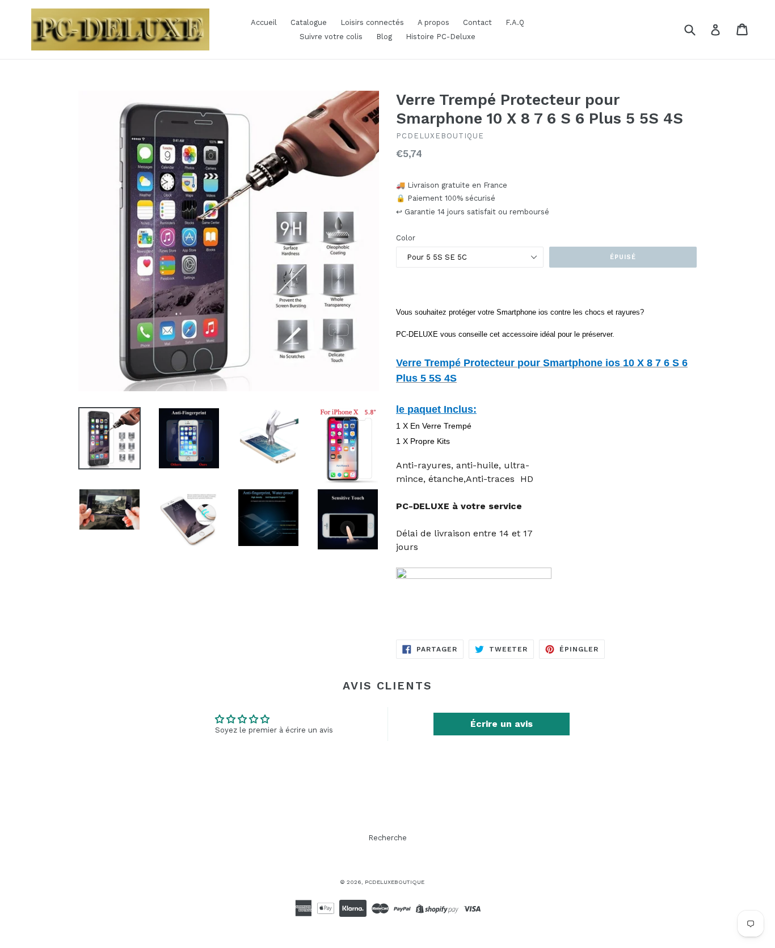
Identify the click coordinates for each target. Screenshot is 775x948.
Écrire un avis (501, 723)
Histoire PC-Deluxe (440, 36)
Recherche (387, 837)
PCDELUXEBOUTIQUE (394, 882)
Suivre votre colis (331, 36)
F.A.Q (515, 22)
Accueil (264, 22)
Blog (384, 36)
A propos (433, 22)
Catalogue (308, 22)
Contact (477, 22)
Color (405, 238)
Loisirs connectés (372, 22)
